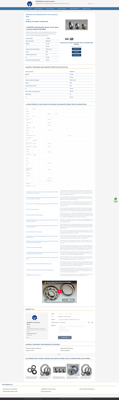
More (59, 354)
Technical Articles (50, 8)
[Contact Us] (115, 200)
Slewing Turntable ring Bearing (62, 8)
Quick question (55, 322)
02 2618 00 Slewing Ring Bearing (34, 247)
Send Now (65, 337)
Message (53, 325)
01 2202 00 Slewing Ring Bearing (34, 232)
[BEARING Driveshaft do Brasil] (29, 3)
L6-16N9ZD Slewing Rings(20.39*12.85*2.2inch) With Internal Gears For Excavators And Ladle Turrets (42, 253)
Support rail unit (86, 8)
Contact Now (76, 49)
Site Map (35, 398)
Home (30, 8)
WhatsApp (76, 52)
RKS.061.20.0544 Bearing (32, 209)
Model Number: (29, 38)
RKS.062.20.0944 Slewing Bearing (34, 215)
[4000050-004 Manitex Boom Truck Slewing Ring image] (76, 24)
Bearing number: (30, 41)
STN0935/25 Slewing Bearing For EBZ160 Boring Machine (40, 270)
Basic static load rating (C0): (33, 60)
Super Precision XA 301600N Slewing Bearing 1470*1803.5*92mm (42, 203)
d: (26, 46)
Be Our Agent (76, 55)
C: (25, 97)
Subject (53, 319)
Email (52, 313)
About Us (26, 398)
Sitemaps (40, 398)
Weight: (27, 43)
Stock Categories (39, 8)
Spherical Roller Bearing (75, 8)
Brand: (27, 52)
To (52, 316)
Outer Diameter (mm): (31, 54)
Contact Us (31, 398)
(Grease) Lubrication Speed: (33, 49)
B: (26, 57)
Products (28, 11)
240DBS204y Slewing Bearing (33, 275)
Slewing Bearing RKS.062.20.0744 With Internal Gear (39, 263)
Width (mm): (28, 94)
